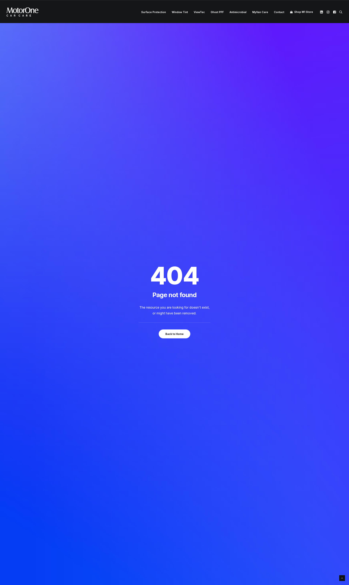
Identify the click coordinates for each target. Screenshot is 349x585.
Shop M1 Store (303, 11)
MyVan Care (260, 12)
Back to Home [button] (174, 333)
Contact (279, 12)
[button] (322, 12)
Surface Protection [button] (153, 12)
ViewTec (199, 12)
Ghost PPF (217, 12)
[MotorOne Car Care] (23, 12)
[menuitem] (154, 12)
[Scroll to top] (342, 578)
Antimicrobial (238, 12)
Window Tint (180, 12)
